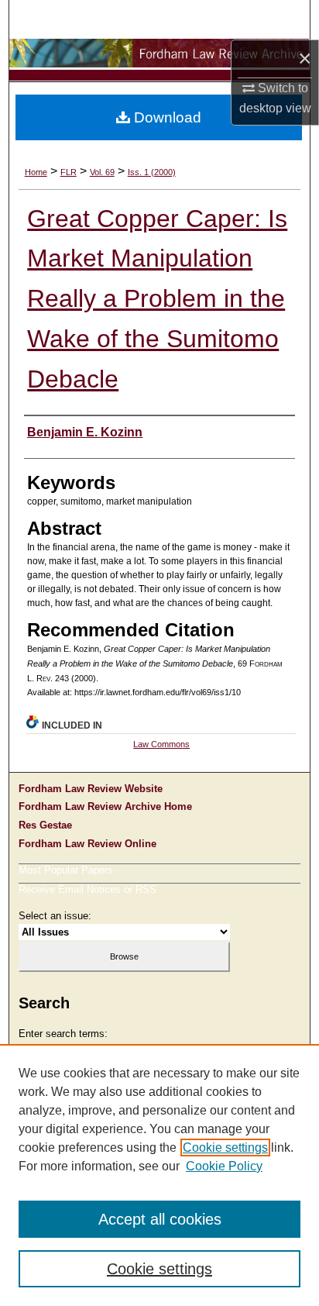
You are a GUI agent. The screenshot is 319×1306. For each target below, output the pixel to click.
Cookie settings (225, 1147)
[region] (159, 1175)
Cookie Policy (224, 1166)
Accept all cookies (159, 1219)
